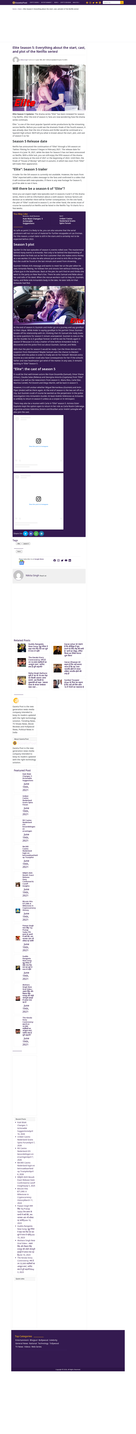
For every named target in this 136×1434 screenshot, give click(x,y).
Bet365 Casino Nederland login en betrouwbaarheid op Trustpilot (30, 852)
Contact (20, 1285)
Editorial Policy (24, 1299)
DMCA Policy (23, 1296)
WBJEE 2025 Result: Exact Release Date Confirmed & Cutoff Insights (26, 1181)
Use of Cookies (24, 1325)
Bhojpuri (34, 1340)
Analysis (76, 2)
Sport (61, 216)
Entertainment (46, 2)
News (56, 2)
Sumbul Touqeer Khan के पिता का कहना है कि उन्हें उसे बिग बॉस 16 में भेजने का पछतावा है (74, 683)
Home (14, 9)
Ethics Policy (23, 1302)
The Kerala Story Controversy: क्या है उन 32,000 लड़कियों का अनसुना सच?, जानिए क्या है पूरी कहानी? (37, 662)
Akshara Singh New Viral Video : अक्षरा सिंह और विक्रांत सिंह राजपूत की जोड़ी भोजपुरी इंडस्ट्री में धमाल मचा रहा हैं (28, 993)
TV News (19, 1346)
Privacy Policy (23, 1290)
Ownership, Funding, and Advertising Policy (25, 1313)
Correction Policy (25, 1293)
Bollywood (43, 1340)
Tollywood (54, 1343)
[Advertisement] (68, 26)
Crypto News (34, 2)
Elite (18, 544)
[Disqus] (49, 608)
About (20, 1282)
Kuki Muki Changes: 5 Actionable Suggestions (28, 777)
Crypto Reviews (65, 2)
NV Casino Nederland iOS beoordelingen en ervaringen (29, 825)
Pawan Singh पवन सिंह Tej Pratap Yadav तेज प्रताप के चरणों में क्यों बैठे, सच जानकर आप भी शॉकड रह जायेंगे (28, 933)
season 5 (26, 544)
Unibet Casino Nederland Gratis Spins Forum (67, 221)
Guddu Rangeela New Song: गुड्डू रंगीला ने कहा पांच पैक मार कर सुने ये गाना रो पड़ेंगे (38, 647)
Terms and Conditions (22, 1321)
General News (21, 1343)
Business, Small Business (31, 216)
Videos (27, 1346)
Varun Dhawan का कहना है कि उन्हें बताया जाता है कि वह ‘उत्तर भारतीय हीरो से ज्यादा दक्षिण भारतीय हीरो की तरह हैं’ (73, 668)
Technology (43, 1343)
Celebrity (53, 1340)
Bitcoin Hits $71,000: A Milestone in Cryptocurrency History (29, 905)
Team (19, 1287)
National (33, 1343)
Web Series (36, 1346)
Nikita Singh (24, 60)
